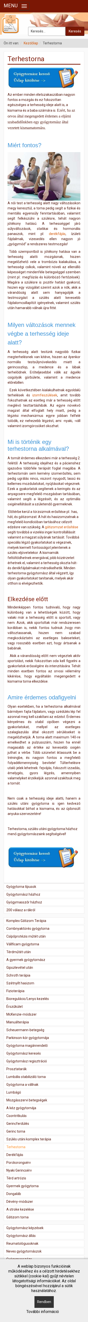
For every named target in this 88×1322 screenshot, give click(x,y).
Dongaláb (13, 1194)
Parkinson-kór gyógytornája (27, 1038)
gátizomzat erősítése (61, 527)
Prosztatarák (16, 1069)
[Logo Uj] (44, 23)
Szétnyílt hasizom (20, 983)
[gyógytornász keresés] (44, 78)
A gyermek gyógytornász (25, 960)
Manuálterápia (17, 1022)
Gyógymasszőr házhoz (24, 902)
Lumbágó (13, 1092)
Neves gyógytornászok (24, 1251)
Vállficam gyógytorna (22, 944)
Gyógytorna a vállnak (22, 1085)
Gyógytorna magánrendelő (27, 1046)
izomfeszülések (44, 395)
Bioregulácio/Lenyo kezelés (27, 999)
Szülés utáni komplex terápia (28, 1139)
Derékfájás (14, 1155)
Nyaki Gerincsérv (19, 1170)
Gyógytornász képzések (25, 1228)
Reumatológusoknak (22, 1243)
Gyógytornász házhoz (23, 894)
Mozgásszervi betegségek (26, 1100)
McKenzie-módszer (21, 1014)
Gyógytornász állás (21, 1236)
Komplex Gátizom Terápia (26, 921)
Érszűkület (14, 1007)
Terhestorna (15, 1147)
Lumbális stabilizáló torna (26, 1077)
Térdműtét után (18, 952)
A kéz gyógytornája (21, 1108)
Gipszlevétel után (19, 967)
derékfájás (57, 234)
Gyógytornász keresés (23, 1053)
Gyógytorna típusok (21, 887)
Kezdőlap (31, 43)
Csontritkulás (16, 1116)
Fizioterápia (15, 991)
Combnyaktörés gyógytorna (27, 928)
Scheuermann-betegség (25, 1030)
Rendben (44, 1302)
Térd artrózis (16, 1178)
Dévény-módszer (19, 1202)
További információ (42, 1311)
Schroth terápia (18, 975)
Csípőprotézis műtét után (26, 936)
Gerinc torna (15, 1131)
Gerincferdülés (17, 1124)
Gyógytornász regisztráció (26, 1061)
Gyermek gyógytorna (22, 1186)
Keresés (75, 31)
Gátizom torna (17, 1217)
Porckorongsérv (18, 1163)
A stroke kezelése (20, 1209)
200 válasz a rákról (20, 910)
